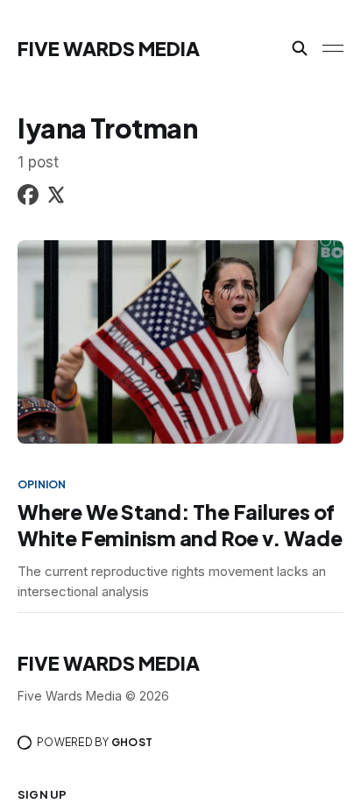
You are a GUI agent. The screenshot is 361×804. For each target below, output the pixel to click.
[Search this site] (300, 48)
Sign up (42, 794)
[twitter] (56, 197)
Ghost (131, 742)
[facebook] (28, 197)
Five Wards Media (109, 48)
